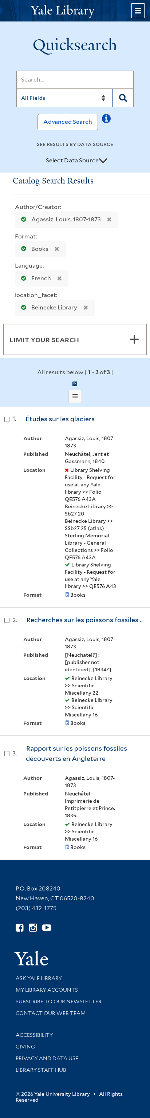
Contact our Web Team (51, 1013)
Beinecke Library (54, 307)
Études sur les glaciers (60, 419)
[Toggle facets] (134, 339)
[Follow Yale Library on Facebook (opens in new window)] (19, 927)
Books (40, 248)
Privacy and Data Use (47, 1058)
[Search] (123, 98)
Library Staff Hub (41, 1070)
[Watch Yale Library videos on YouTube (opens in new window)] (46, 927)
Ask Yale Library (39, 978)
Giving (25, 1047)
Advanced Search (67, 121)
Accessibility (34, 1035)
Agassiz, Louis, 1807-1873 (66, 219)
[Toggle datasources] (103, 161)
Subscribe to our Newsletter (59, 1001)
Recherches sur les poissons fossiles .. (85, 620)
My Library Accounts (47, 990)
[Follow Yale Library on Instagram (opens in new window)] (33, 927)
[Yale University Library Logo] (75, 10)
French (41, 278)
